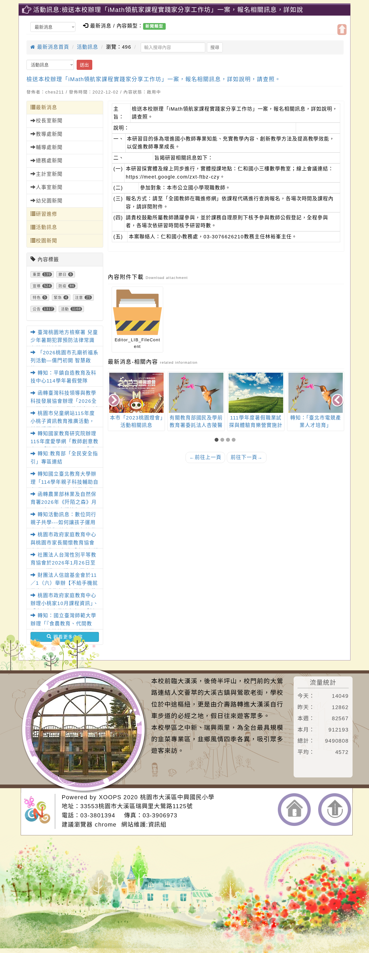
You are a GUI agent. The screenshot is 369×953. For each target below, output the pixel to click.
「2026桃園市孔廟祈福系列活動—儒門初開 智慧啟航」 (64, 360)
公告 (37, 309)
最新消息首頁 (52, 47)
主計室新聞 (49, 174)
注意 (79, 297)
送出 (84, 64)
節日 (63, 274)
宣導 (37, 286)
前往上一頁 (205, 457)
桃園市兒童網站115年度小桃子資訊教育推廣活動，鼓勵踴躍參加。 (63, 421)
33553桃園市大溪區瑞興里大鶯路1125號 (136, 806)
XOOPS (110, 797)
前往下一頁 (247, 457)
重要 (37, 274)
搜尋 (214, 47)
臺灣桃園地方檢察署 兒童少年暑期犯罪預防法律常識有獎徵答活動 (64, 340)
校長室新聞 (49, 120)
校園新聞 (46, 240)
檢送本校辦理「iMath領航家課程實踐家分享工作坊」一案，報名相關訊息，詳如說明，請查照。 (153, 79)
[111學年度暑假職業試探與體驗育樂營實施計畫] (255, 393)
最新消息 (46, 107)
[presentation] (114, 401)
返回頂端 (334, 809)
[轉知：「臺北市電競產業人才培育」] (315, 393)
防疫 (63, 286)
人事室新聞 (49, 187)
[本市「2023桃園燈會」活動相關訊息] (136, 411)
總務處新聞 (49, 160)
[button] (217, 440)
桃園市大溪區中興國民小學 (177, 797)
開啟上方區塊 (342, 29)
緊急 (58, 297)
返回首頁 (294, 809)
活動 (65, 309)
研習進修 (46, 214)
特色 (37, 297)
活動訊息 (87, 47)
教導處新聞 (49, 134)
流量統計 (323, 682)
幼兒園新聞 (49, 201)
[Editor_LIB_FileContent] (137, 312)
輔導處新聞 (49, 147)
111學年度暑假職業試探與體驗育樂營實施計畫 (255, 425)
